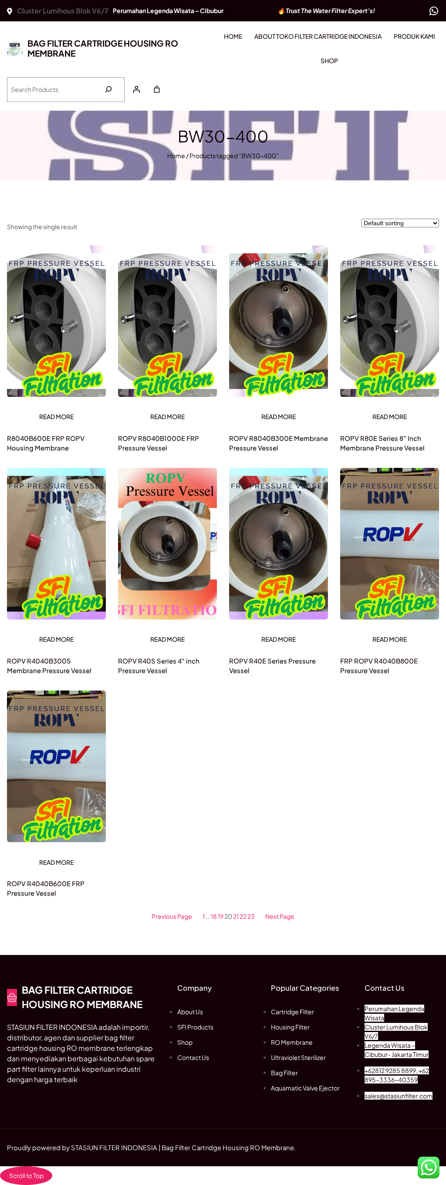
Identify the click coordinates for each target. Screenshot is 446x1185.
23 (251, 916)
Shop (185, 1042)
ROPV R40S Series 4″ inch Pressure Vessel (158, 665)
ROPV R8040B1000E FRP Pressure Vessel (158, 443)
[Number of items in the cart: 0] (157, 89)
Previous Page (172, 916)
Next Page (279, 916)
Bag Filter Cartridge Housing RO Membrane (102, 48)
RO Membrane (292, 1042)
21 (236, 916)
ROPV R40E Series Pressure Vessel (272, 665)
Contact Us (193, 1057)
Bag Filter (284, 1073)
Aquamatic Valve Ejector (305, 1088)
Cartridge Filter (292, 1012)
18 (214, 916)
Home (176, 155)
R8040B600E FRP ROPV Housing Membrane (45, 443)
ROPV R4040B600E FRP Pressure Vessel (45, 888)
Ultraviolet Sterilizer (298, 1057)
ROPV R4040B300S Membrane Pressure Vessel (49, 665)
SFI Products (195, 1027)
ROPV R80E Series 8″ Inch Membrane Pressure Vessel (382, 443)
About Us (190, 1012)
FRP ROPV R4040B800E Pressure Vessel (379, 665)
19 (220, 916)
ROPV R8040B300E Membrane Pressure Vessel (278, 443)
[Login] (136, 89)
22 (243, 916)
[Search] (108, 89)
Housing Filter (290, 1027)
